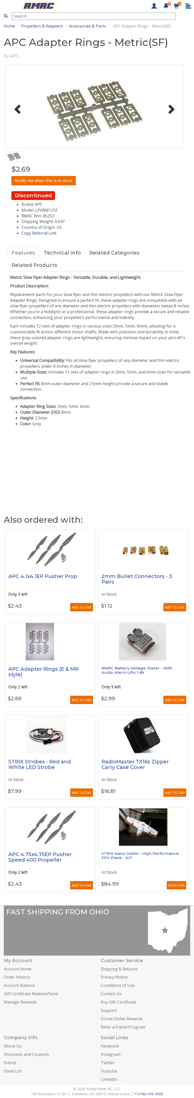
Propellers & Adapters (42, 26)
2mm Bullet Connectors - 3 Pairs (137, 579)
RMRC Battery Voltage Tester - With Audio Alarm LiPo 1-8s (137, 670)
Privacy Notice (114, 977)
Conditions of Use (118, 985)
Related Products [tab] (34, 265)
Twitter (108, 1062)
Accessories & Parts (87, 26)
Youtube (109, 1071)
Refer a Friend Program (123, 1027)
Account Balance (19, 985)
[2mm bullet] (144, 549)
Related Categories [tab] (114, 253)
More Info (176, 885)
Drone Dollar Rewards (122, 1018)
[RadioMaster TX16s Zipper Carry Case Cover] (144, 734)
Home (9, 26)
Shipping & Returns (119, 969)
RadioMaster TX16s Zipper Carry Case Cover (135, 764)
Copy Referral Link (39, 233)
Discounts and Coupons (26, 1054)
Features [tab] (23, 253)
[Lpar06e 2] (50, 641)
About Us (12, 1046)
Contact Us (111, 993)
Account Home (17, 969)
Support (108, 1010)
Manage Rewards (20, 1002)
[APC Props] (50, 549)
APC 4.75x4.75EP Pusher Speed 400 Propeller (39, 857)
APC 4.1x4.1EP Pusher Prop (42, 576)
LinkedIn (109, 1079)
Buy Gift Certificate (118, 1002)
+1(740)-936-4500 (148, 1093)
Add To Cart (81, 607)
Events (10, 1062)
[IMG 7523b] (144, 827)
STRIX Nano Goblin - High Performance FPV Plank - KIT (140, 855)
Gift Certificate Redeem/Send (31, 993)
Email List (13, 1071)
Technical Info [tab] (62, 253)
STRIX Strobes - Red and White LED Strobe (39, 764)
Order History (17, 977)
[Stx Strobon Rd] (50, 734)
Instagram (110, 1054)
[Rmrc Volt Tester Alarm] (144, 641)
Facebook (110, 1046)
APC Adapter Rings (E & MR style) (43, 672)
